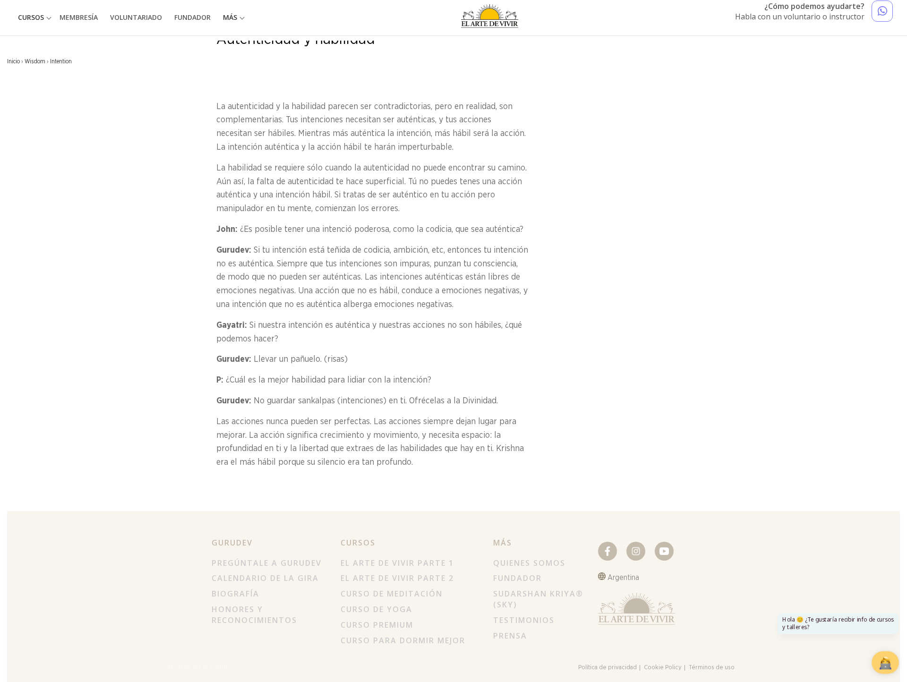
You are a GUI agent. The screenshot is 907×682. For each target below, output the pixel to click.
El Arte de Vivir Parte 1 (397, 563)
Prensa (510, 636)
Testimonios (524, 620)
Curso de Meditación (392, 593)
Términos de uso (712, 668)
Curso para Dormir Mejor (403, 640)
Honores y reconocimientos (254, 614)
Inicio (13, 61)
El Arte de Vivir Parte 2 (397, 578)
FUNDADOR (192, 17)
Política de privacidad (607, 668)
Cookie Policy (663, 668)
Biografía (235, 593)
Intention (61, 61)
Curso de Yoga (376, 609)
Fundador (517, 578)
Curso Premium (377, 625)
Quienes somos (529, 563)
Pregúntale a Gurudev (267, 563)
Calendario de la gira (265, 578)
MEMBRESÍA (79, 17)
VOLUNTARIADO (136, 17)
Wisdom (35, 61)
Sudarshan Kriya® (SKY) (538, 599)
